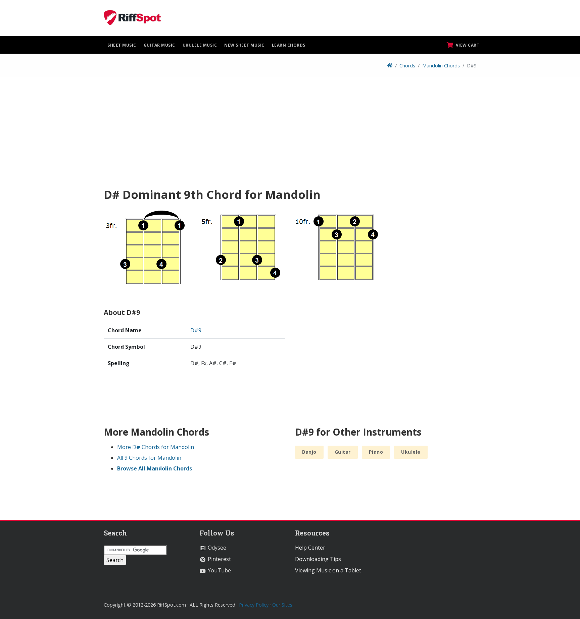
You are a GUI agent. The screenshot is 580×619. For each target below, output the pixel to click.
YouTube (218, 570)
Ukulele (411, 452)
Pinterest (218, 559)
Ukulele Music (200, 45)
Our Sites (282, 605)
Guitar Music (159, 45)
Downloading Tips (318, 559)
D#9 (195, 330)
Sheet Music (121, 45)
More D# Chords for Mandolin (155, 447)
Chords (407, 65)
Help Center (310, 547)
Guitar (343, 452)
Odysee (216, 547)
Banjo (309, 452)
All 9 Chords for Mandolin (149, 457)
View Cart (466, 45)
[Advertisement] (290, 135)
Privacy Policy (254, 605)
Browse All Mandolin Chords (154, 468)
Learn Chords (288, 45)
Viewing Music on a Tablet (328, 570)
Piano (376, 452)
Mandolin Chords (441, 65)
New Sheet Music (244, 45)
